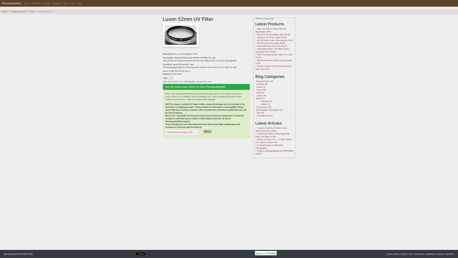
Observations (262, 107)
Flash (258, 92)
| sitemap (439, 254)
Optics (264, 104)
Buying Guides (262, 81)
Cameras (260, 84)
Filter (195, 54)
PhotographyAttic (11, 3)
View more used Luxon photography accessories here (187, 81)
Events (259, 87)
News (258, 98)
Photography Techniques (267, 110)
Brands (47, 3)
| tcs (410, 254)
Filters (259, 90)
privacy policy (393, 254)
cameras (265, 101)
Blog (79, 3)
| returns (404, 254)
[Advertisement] (206, 156)
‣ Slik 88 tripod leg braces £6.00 (270, 43)
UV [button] (171, 78)
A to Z (72, 3)
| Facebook (449, 254)
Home (27, 3)
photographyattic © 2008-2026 (18, 254)
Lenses (259, 95)
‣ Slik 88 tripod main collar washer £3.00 (274, 40)
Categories (57, 3)
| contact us (419, 254)
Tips (258, 113)
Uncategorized (263, 115)
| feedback (430, 254)
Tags (65, 3)
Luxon (180, 54)
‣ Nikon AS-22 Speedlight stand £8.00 (272, 34)
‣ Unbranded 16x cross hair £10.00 (271, 46)
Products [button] (35, 3)
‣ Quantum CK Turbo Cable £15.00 (271, 37)
